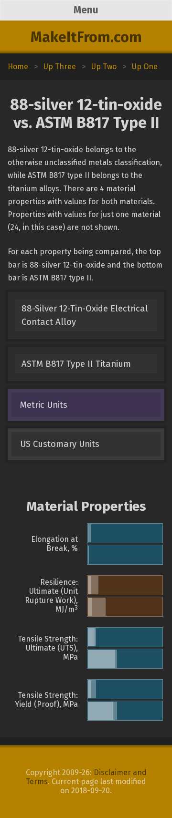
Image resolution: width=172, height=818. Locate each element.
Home (18, 66)
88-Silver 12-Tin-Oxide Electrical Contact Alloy (85, 315)
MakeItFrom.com (86, 37)
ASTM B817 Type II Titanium (76, 364)
